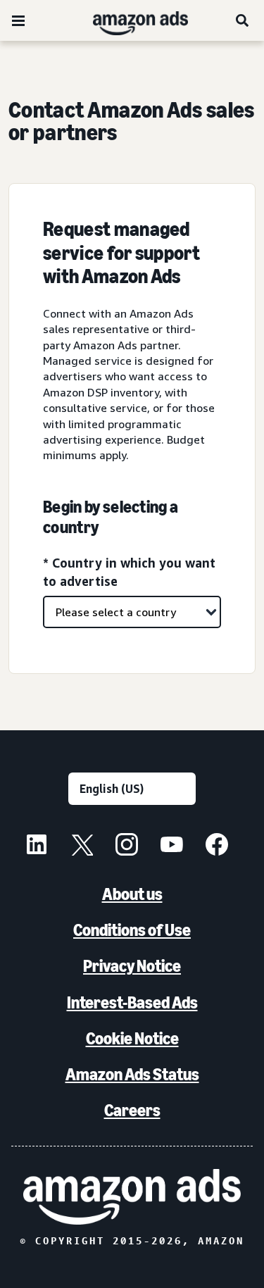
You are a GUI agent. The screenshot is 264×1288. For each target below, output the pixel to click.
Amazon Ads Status (132, 1074)
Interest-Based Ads (132, 1002)
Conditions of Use (132, 930)
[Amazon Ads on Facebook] (217, 846)
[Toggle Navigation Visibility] (18, 21)
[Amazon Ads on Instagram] (126, 846)
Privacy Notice (132, 966)
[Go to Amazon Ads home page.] (132, 1197)
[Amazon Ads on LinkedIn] (36, 846)
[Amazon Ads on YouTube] (172, 846)
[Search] (243, 20)
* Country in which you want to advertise (129, 571)
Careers (132, 1110)
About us (132, 894)
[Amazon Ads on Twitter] (81, 846)
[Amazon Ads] (129, 20)
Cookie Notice (132, 1038)
